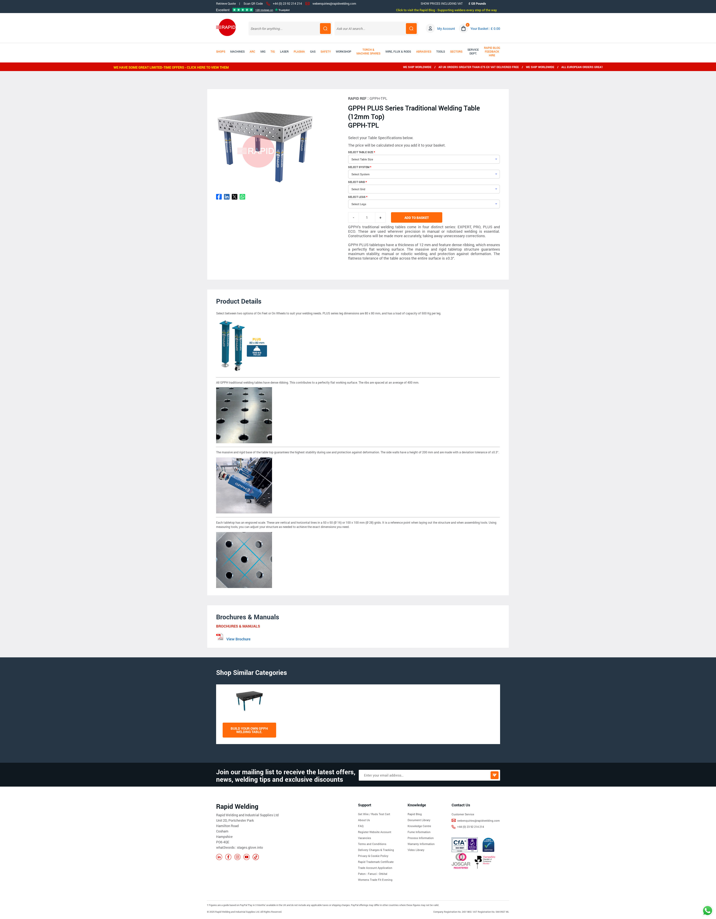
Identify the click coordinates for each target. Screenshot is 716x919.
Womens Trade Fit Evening (375, 880)
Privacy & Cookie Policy (373, 856)
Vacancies (364, 838)
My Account (446, 28)
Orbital (383, 874)
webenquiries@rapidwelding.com (334, 3)
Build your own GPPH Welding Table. (249, 730)
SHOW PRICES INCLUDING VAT (442, 3)
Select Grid (356, 182)
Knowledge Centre (419, 826)
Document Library (419, 820)
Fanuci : (373, 874)
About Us (364, 820)
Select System (359, 167)
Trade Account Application (375, 868)
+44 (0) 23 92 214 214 (287, 3)
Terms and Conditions (372, 844)
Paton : (363, 874)
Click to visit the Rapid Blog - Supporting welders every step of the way (446, 10)
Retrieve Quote (226, 3)
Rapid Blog (415, 814)
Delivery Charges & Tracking (376, 850)
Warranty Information (421, 844)
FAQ (360, 826)
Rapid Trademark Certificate (376, 862)
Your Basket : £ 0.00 (485, 28)
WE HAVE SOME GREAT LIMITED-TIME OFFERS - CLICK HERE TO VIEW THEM (171, 67)
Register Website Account (374, 832)
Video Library (416, 850)
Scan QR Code (253, 3)
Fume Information (419, 832)
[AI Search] (411, 28)
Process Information (421, 838)
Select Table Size (360, 152)
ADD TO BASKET (416, 217)
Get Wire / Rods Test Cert (374, 814)
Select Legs (357, 197)
